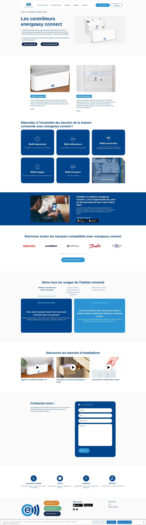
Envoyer (82, 450)
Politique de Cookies (113, 506)
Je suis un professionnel (87, 404)
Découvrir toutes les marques (71, 259)
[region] (73, 522)
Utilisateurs (117, 5)
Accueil (23, 12)
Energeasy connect (51, 508)
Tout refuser (111, 522)
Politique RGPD (112, 501)
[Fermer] (143, 522)
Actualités (76, 5)
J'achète (32, 109)
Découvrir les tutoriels (107, 179)
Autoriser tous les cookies (124, 522)
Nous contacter (103, 5)
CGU (109, 504)
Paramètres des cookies (98, 522)
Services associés (51, 513)
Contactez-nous (50, 503)
